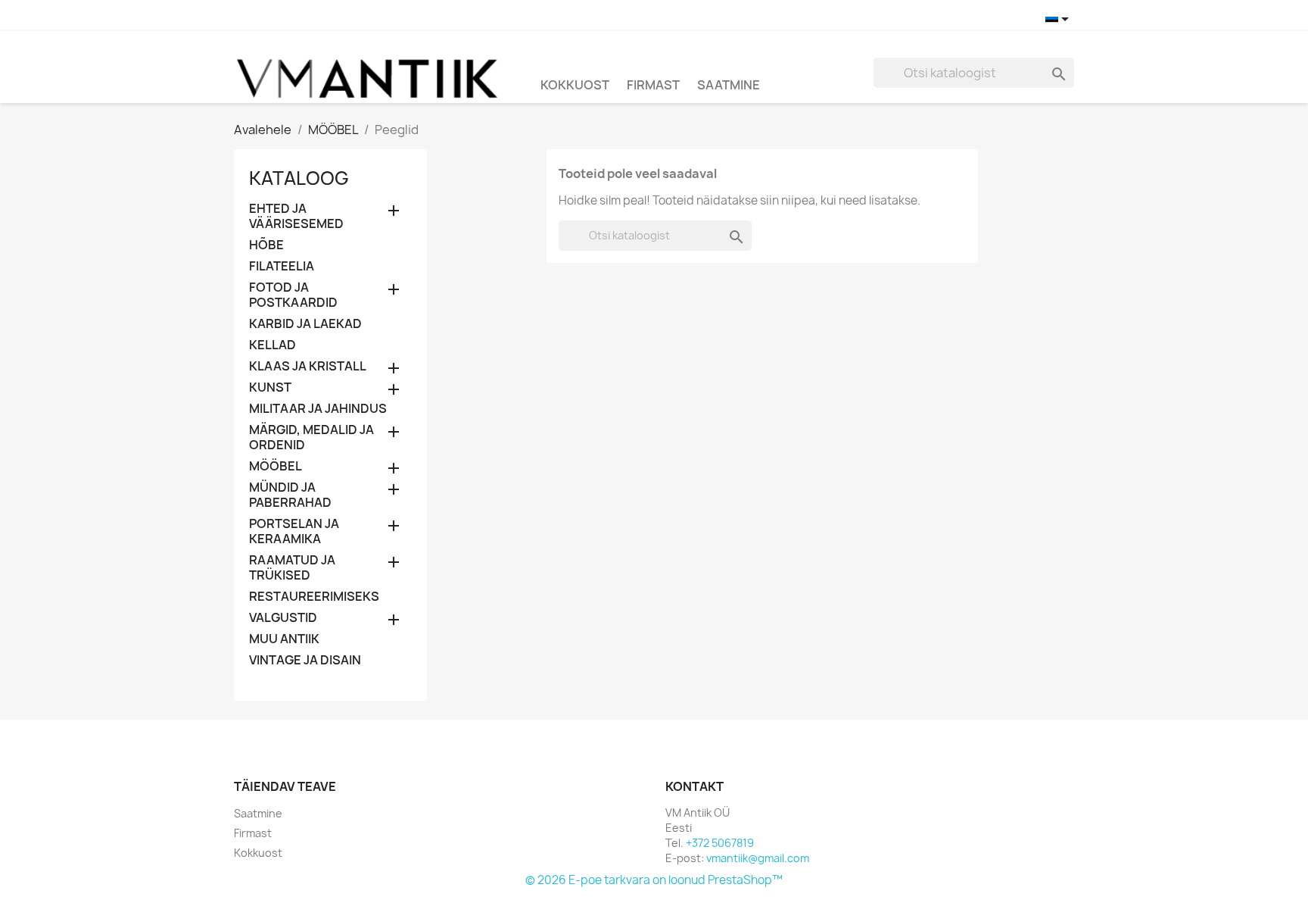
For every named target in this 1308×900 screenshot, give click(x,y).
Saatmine (728, 85)
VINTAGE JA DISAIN (305, 660)
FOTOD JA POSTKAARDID (293, 295)
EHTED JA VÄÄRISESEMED (296, 216)
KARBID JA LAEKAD (305, 324)
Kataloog (299, 178)
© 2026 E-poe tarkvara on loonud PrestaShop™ (654, 880)
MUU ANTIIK (284, 639)
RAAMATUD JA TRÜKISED (292, 567)
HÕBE (266, 245)
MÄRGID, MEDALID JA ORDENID (311, 437)
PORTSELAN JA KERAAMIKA (294, 531)
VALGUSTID (283, 618)
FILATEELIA (281, 266)
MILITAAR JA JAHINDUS (318, 409)
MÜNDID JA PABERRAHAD (290, 495)
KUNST (270, 387)
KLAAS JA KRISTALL (307, 366)
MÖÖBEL (275, 466)
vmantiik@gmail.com (757, 858)
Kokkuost (574, 85)
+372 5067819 (720, 843)
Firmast (653, 85)
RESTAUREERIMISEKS (314, 597)
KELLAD (272, 345)
